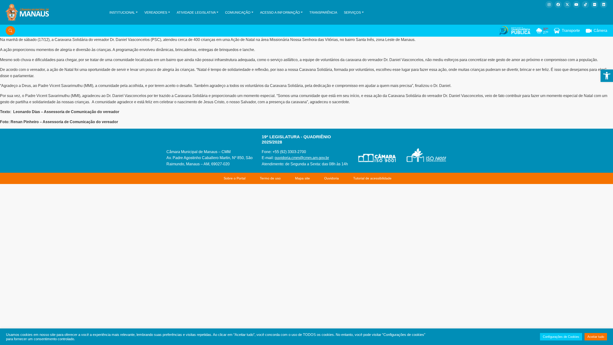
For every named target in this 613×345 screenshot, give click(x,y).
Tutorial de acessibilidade (372, 178)
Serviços (352, 12)
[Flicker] (594, 4)
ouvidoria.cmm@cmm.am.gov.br (302, 158)
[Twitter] (567, 4)
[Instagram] (549, 4)
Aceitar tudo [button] (595, 337)
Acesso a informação (280, 12)
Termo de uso (270, 178)
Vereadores (155, 12)
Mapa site (302, 178)
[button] (607, 75)
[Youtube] (576, 4)
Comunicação (237, 12)
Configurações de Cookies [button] (561, 337)
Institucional (122, 12)
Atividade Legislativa (196, 12)
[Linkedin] (603, 4)
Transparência (323, 12)
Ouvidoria (331, 178)
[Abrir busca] (10, 30)
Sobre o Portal (234, 178)
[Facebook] (558, 4)
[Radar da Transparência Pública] (514, 30)
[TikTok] (585, 4)
